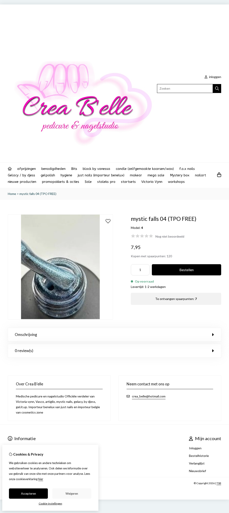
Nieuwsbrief (197, 471)
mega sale (156, 175)
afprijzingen (26, 169)
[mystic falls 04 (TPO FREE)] (60, 318)
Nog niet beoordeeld (169, 236)
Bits (74, 169)
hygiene (66, 175)
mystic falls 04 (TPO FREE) (37, 194)
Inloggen (195, 448)
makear (136, 175)
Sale (88, 182)
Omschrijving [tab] (26, 334)
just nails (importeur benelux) (101, 175)
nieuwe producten (22, 182)
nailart (200, 175)
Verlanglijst (197, 463)
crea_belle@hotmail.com (148, 396)
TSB (218, 483)
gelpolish (48, 175)
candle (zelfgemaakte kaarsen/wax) (145, 169)
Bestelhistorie (199, 456)
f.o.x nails (187, 169)
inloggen (214, 77)
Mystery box (179, 175)
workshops (176, 182)
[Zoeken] (217, 88)
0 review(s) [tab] (24, 350)
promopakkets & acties (60, 182)
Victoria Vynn (151, 182)
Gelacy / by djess (21, 175)
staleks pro (106, 182)
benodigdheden (53, 169)
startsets (128, 182)
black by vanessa (96, 169)
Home (12, 194)
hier (40, 479)
